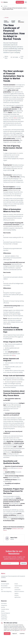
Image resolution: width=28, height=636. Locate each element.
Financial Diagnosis (5, 613)
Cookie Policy (4, 618)
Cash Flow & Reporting (6, 591)
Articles (5, 6)
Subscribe (23, 563)
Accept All (7, 633)
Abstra (15, 118)
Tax (2, 589)
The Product (4, 603)
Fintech (16, 583)
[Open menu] (25, 2)
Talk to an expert (20, 2)
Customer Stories (5, 609)
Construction (17, 589)
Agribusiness (18, 597)
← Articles (5, 17)
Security (3, 607)
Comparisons (4, 605)
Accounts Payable (5, 583)
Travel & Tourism (18, 585)
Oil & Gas (17, 587)
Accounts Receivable (5, 587)
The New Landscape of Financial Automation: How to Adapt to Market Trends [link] (14, 8)
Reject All (14, 633)
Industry (16, 595)
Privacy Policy (4, 617)
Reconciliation (4, 585)
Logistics (16, 593)
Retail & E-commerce (19, 591)
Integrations (4, 615)
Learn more (22, 630)
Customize (22, 633)
